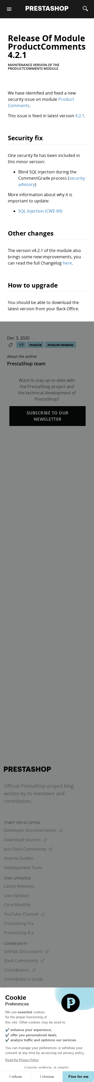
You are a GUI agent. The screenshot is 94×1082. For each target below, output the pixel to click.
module (36, 344)
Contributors (20, 970)
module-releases (60, 344)
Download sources (25, 840)
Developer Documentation (33, 830)
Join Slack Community (28, 849)
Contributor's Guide (23, 979)
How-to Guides (18, 858)
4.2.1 (79, 116)
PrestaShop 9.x (18, 923)
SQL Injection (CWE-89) (40, 211)
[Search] (85, 9)
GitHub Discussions (26, 951)
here (67, 263)
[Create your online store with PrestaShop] (27, 769)
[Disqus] (47, 506)
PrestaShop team (26, 363)
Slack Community (24, 960)
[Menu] (9, 9)
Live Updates (16, 895)
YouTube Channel (24, 914)
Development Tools (23, 867)
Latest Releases (19, 886)
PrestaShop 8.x (18, 932)
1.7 (21, 344)
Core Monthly (17, 905)
